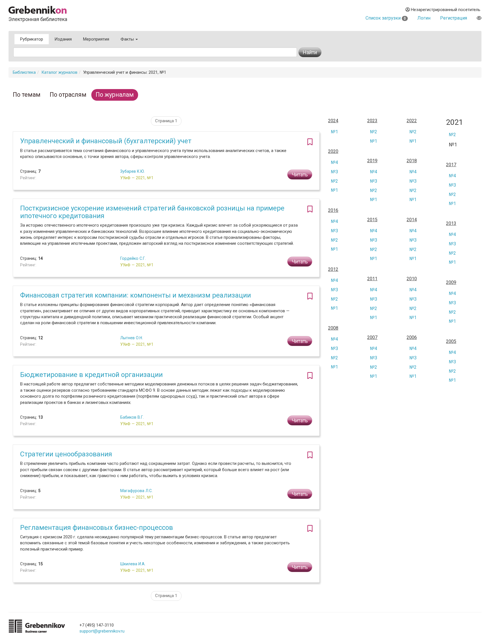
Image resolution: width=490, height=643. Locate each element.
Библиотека (24, 72)
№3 (334, 171)
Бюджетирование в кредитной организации (91, 375)
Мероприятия (96, 39)
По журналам (115, 94)
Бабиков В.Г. (132, 417)
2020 (333, 151)
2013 (451, 223)
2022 (412, 121)
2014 (412, 220)
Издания (63, 39)
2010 (412, 279)
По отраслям (68, 94)
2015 (372, 220)
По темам (27, 94)
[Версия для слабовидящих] (479, 18)
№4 (334, 162)
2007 (372, 337)
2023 (372, 121)
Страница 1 (166, 120)
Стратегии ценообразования (66, 454)
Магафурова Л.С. (136, 490)
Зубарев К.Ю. (132, 171)
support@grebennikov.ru (101, 631)
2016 (333, 210)
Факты (128, 39)
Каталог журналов (59, 72)
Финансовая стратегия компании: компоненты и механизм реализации (135, 295)
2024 (333, 121)
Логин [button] (423, 18)
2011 (372, 279)
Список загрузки (386, 18)
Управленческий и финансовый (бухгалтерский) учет (105, 141)
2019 (372, 161)
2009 (451, 282)
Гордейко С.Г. (133, 258)
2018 (412, 161)
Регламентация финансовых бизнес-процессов (96, 528)
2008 (333, 328)
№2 (373, 131)
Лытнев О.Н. (131, 338)
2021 (454, 122)
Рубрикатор (31, 39)
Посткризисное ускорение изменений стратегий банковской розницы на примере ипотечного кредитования (152, 212)
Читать (300, 175)
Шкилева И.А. (132, 564)
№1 (334, 131)
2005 (451, 341)
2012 (333, 269)
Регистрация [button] (453, 18)
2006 (412, 337)
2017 (451, 165)
